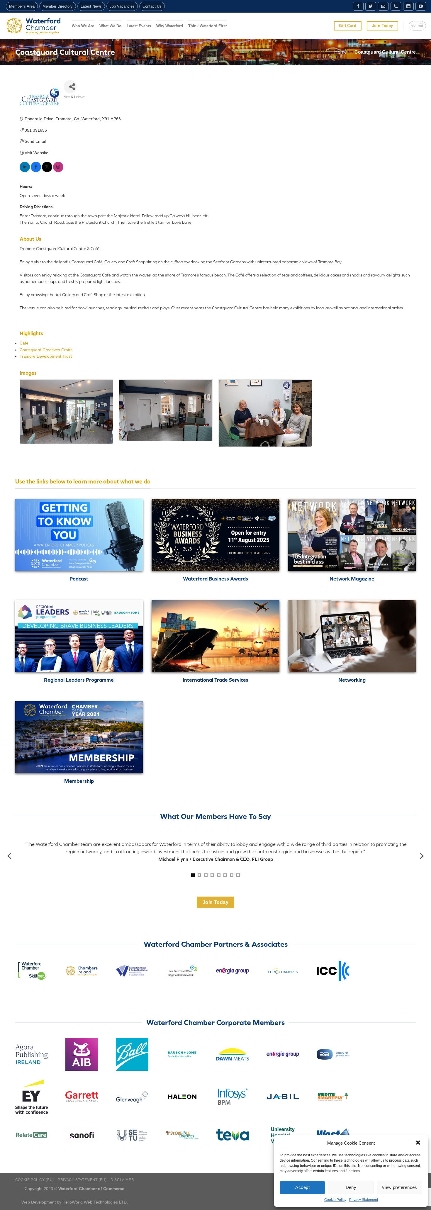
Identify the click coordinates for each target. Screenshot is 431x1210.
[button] (418, 1143)
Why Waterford (169, 26)
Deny (351, 1187)
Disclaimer (122, 1180)
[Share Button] (70, 86)
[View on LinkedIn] (25, 170)
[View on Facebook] (36, 170)
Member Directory (58, 6)
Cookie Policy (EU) (34, 1180)
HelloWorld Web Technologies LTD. (95, 1202)
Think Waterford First (207, 26)
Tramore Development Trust (46, 356)
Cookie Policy (335, 1200)
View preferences (399, 1187)
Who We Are (83, 26)
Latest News (91, 6)
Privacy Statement (363, 1200)
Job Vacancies (122, 6)
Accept (302, 1187)
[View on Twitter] (47, 170)
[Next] (421, 856)
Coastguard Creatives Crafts (46, 349)
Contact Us (152, 6)
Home (340, 52)
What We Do (110, 26)
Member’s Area (22, 6)
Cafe (24, 343)
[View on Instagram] (58, 170)
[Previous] (10, 856)
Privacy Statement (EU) (82, 1180)
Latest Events (139, 26)
